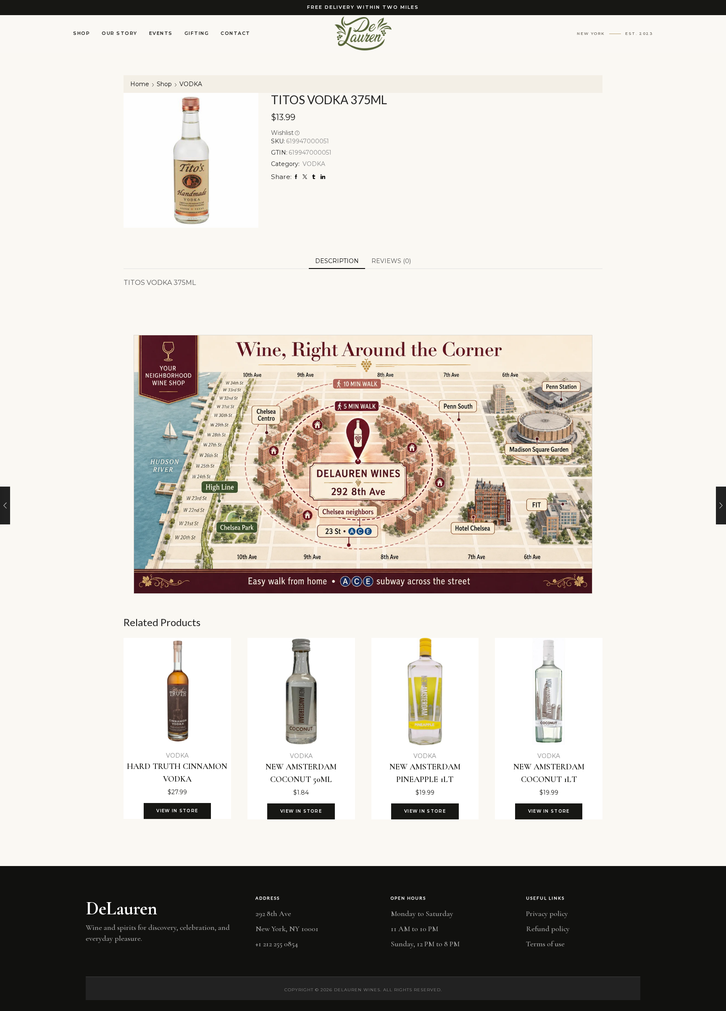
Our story (119, 33)
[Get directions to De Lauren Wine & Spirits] (363, 464)
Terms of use (545, 943)
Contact (235, 33)
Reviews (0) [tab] (391, 261)
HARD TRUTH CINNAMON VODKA (177, 772)
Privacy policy (547, 913)
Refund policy (548, 928)
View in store (177, 811)
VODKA (190, 84)
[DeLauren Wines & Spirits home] (363, 33)
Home (139, 84)
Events (161, 33)
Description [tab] (337, 261)
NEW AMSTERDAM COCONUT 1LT (548, 773)
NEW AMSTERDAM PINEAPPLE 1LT (424, 773)
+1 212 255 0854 (276, 943)
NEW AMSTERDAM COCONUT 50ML (301, 773)
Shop (81, 33)
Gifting (196, 33)
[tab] (337, 261)
